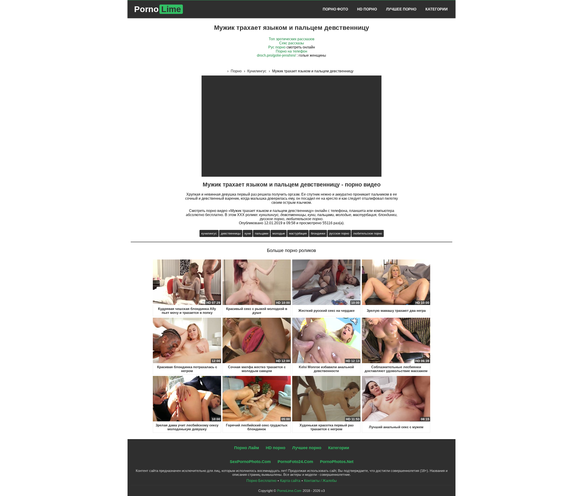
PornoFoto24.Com (295, 461)
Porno (157, 9)
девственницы (230, 233)
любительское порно (367, 233)
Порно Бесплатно (261, 481)
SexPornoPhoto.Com (250, 461)
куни (248, 233)
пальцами (261, 233)
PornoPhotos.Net (336, 461)
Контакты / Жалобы (320, 481)
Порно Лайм (246, 448)
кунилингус (209, 233)
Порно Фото (335, 9)
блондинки (318, 233)
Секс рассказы (291, 43)
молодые (278, 233)
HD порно (275, 448)
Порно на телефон (291, 51)
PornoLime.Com (289, 491)
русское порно (339, 233)
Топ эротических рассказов (292, 39)
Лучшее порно (306, 448)
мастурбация (298, 233)
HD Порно (367, 9)
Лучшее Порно (401, 9)
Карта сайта (290, 481)
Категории (436, 9)
